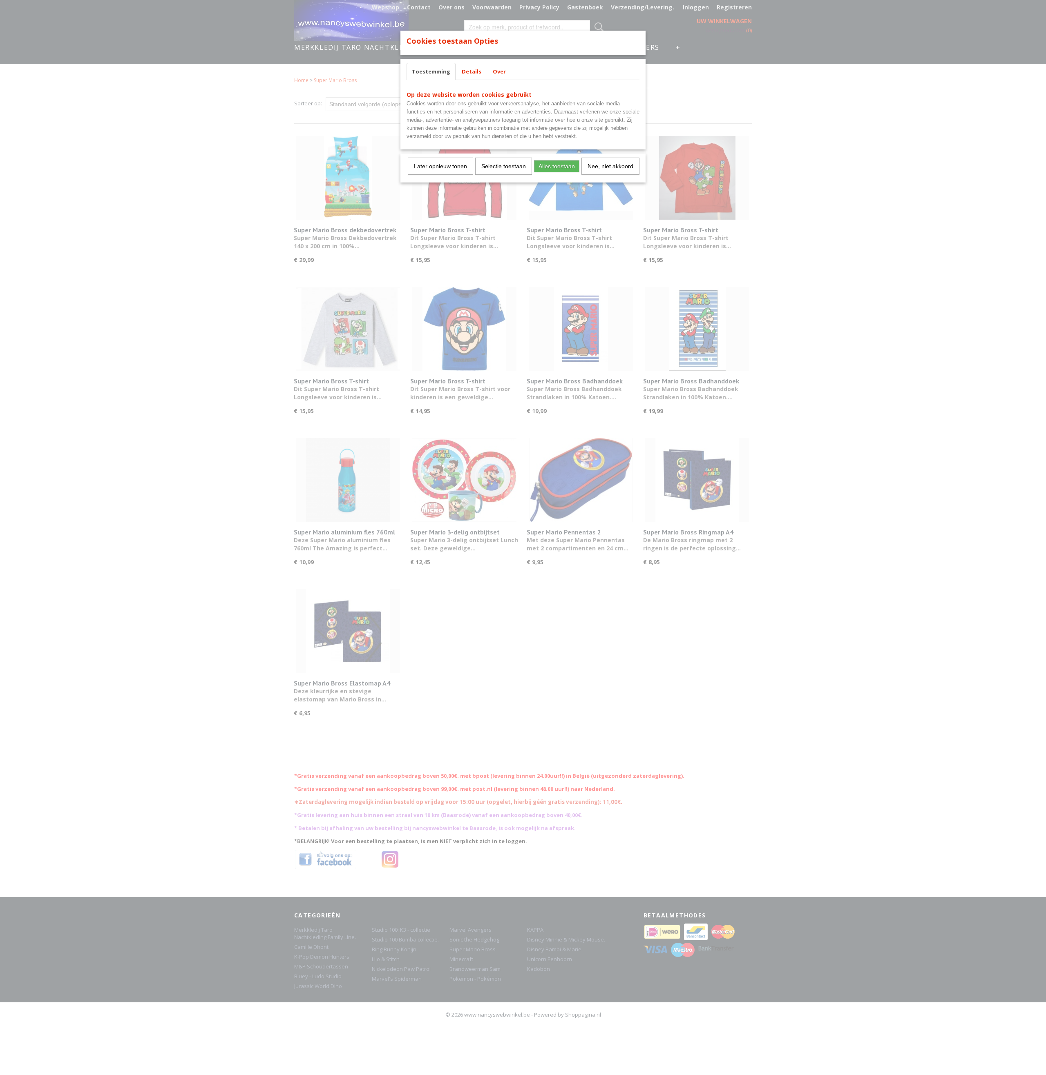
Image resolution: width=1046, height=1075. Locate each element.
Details (471, 71)
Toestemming (431, 71)
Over (499, 71)
